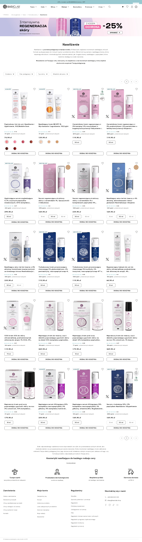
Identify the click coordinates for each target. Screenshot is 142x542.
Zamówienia (9, 490)
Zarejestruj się (42, 496)
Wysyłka (73, 496)
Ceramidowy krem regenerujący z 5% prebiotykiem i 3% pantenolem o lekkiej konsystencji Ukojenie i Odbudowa (122, 126)
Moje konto (42, 490)
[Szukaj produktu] (109, 6)
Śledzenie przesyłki (9, 500)
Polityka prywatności (78, 506)
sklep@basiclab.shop (114, 500)
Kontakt (5, 513)
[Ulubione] (127, 7)
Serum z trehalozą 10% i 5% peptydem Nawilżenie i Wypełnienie (122, 405)
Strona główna (15, 15)
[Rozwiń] (36, 7)
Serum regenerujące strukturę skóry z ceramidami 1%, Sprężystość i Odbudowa (54, 200)
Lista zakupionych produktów (47, 506)
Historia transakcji (43, 510)
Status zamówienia (9, 496)
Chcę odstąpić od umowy (11, 506)
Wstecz (6, 15)
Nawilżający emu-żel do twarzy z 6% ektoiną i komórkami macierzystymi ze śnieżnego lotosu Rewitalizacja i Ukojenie (19, 269)
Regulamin (74, 503)
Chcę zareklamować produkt (12, 503)
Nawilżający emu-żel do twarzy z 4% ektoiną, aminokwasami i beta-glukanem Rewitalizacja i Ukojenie (122, 200)
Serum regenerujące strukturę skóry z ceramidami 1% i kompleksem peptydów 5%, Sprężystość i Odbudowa (85, 200)
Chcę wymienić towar (10, 510)
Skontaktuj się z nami (115, 491)
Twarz (24, 15)
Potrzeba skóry (33, 15)
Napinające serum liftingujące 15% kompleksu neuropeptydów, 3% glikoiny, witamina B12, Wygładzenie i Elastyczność (88, 406)
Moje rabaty (41, 513)
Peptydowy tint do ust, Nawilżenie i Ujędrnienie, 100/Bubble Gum (19, 125)
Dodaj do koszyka (20, 153)
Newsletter (40, 517)
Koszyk (39, 500)
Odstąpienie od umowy (78, 509)
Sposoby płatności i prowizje (80, 499)
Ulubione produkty (43, 503)
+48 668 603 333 (113, 497)
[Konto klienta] (132, 6)
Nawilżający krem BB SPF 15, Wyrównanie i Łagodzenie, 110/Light (53, 125)
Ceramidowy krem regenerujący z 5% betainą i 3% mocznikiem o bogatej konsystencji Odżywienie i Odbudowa (87, 126)
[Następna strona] (136, 82)
